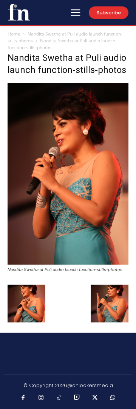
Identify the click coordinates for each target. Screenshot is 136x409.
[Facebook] (23, 398)
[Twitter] (95, 398)
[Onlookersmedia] (19, 12)
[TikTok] (59, 398)
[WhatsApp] (113, 398)
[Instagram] (41, 398)
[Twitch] (77, 398)
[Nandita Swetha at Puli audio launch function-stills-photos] (68, 262)
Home (14, 34)
